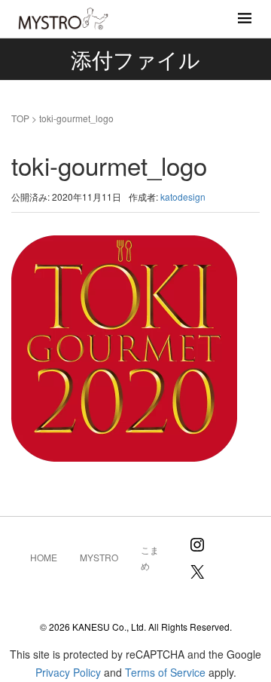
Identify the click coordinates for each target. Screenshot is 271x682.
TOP (20, 118)
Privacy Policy (68, 672)
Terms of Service (165, 672)
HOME (43, 557)
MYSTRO (99, 557)
